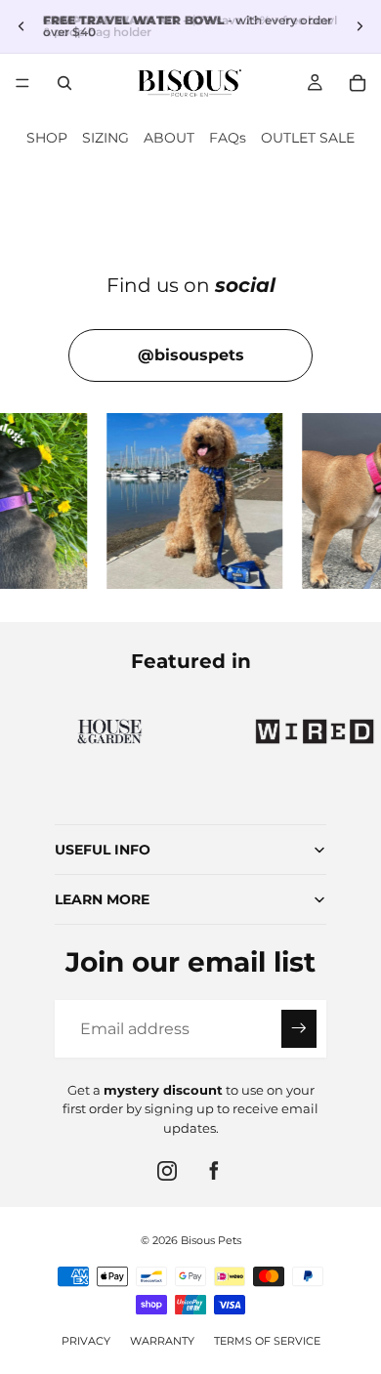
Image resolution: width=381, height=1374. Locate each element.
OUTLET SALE (308, 137)
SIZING (105, 137)
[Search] (64, 83)
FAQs (227, 137)
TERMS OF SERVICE (267, 1341)
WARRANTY (162, 1341)
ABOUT (169, 137)
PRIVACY (86, 1341)
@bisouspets (191, 355)
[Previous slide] (21, 26)
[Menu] (22, 83)
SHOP (46, 137)
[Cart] (357, 83)
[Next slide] (359, 26)
